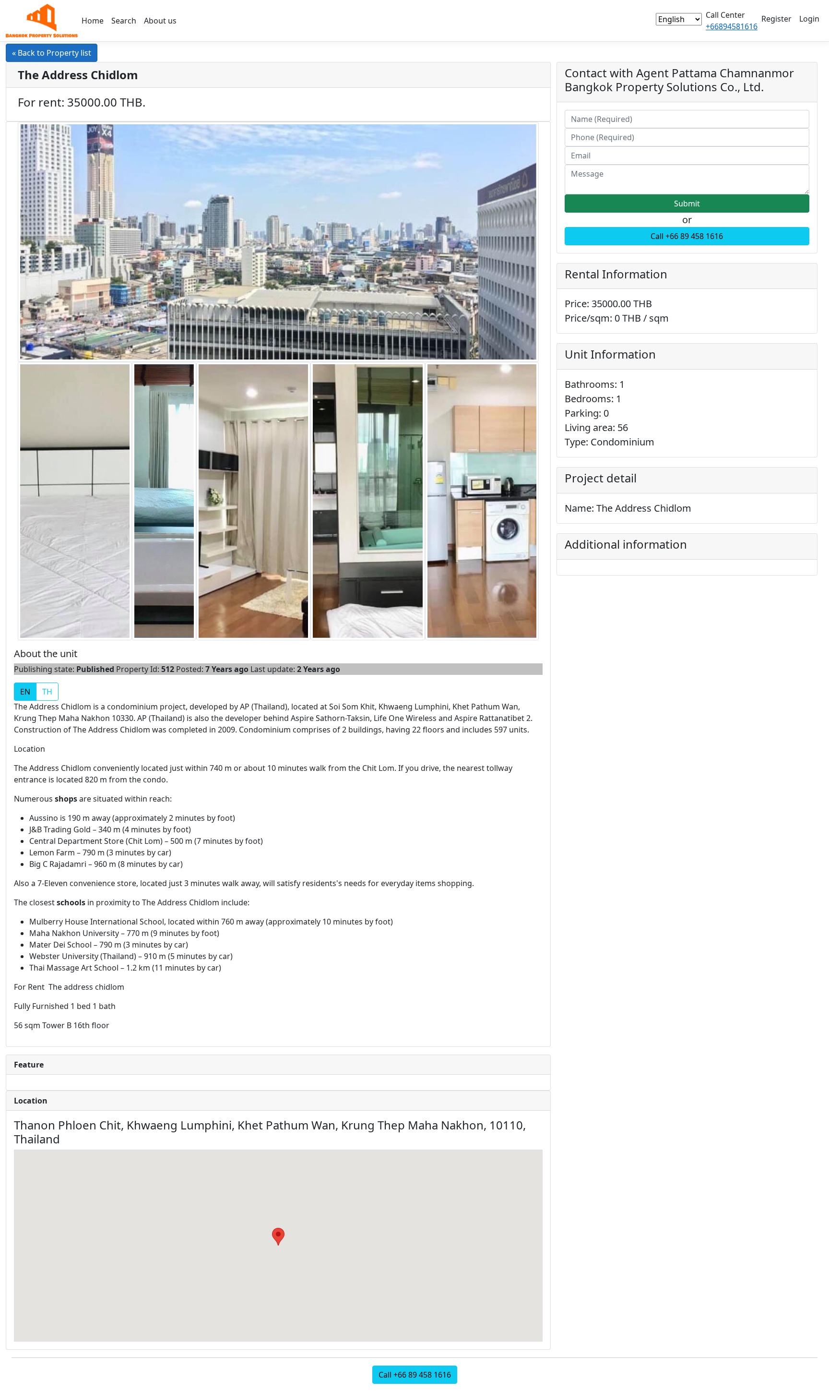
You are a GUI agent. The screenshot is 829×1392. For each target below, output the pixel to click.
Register (776, 18)
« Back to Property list (51, 53)
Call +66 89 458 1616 (687, 236)
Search (123, 20)
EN (25, 691)
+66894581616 (732, 26)
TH (47, 691)
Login (809, 18)
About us (160, 20)
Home (93, 20)
